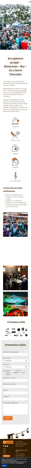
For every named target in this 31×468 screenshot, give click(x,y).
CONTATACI (6, 456)
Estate (4, 451)
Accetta (4, 465)
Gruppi (4, 453)
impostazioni (21, 463)
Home (4, 448)
